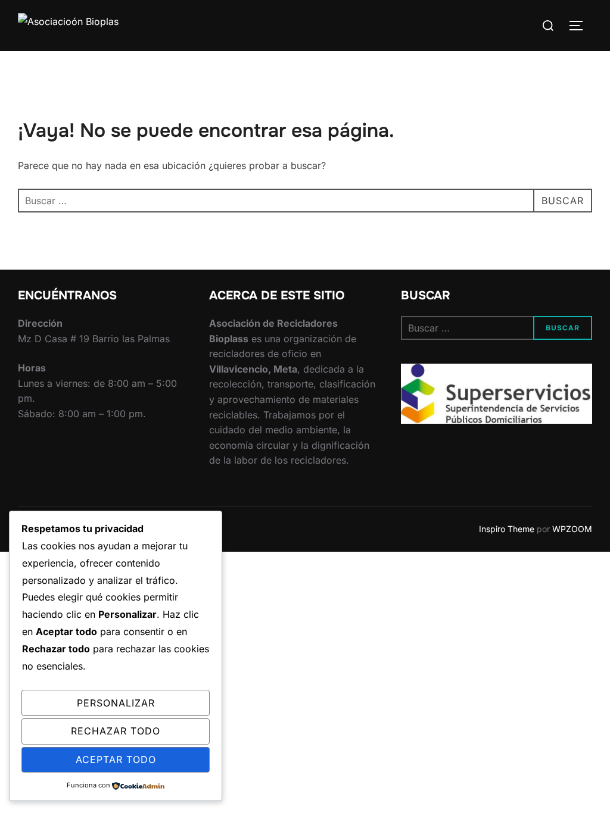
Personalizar (116, 703)
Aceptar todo (116, 759)
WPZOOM (572, 529)
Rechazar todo (115, 731)
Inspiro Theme (506, 529)
